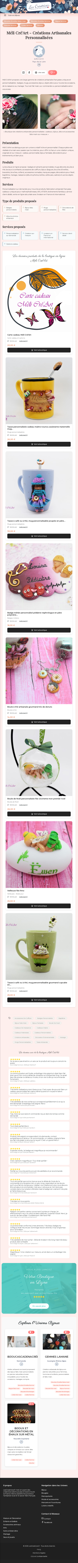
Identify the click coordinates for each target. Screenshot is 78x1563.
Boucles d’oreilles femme (40, 21)
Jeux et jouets (9, 1537)
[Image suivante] (69, 391)
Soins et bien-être (10, 1531)
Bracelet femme (10, 25)
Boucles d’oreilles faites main (15, 21)
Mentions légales (39, 1553)
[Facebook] (29, 72)
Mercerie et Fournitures (51, 1502)
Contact (47, 1519)
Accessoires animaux (12, 1525)
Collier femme (27, 25)
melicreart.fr (23, 341)
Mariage (6, 1534)
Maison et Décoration (12, 1518)
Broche (40, 25)
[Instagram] (23, 72)
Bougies (44, 1493)
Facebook (47, 1522)
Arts (5, 1528)
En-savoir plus (39, 1306)
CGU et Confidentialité (39, 1556)
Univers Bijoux (14, 15)
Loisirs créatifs (47, 1506)
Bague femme (60, 21)
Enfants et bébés (10, 1521)
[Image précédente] (9, 391)
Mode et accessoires (50, 1499)
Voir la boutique (40, 350)
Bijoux (44, 1490)
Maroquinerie (46, 1496)
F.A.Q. (39, 1549)
